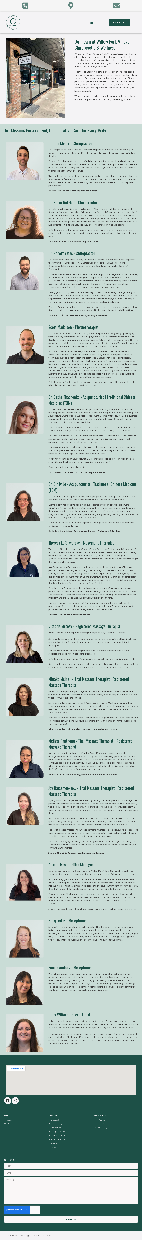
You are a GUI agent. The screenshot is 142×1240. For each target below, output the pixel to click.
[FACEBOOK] (7, 1100)
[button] (92, 22)
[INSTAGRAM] (15, 1100)
